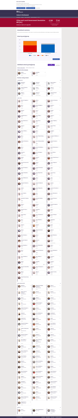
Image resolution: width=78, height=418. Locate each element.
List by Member (58, 65)
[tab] (21, 68)
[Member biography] (24, 73)
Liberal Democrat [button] (21, 283)
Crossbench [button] (20, 80)
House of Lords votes (33, 17)
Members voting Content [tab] (21, 67)
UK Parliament (18, 17)
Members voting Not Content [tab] (30, 67)
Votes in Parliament (22, 15)
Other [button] (18, 407)
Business (22, 17)
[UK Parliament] (19, 12)
